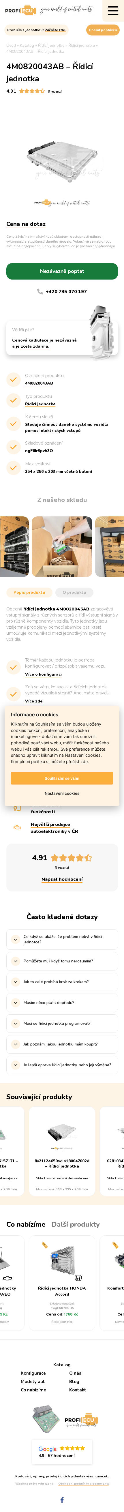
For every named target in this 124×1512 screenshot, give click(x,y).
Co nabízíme (33, 1390)
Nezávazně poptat (62, 271)
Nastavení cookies (62, 793)
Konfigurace (33, 1373)
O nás (75, 1373)
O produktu (74, 592)
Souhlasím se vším (62, 778)
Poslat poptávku (103, 30)
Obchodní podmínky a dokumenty (83, 1484)
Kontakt (77, 1390)
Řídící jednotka (62, 1322)
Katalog (62, 1365)
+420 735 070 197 (66, 291)
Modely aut (33, 1381)
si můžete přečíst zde (67, 761)
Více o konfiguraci (43, 674)
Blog (74, 1381)
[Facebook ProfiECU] (62, 1500)
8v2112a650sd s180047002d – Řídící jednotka (62, 1164)
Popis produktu (29, 592)
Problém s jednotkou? (36, 30)
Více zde (34, 701)
